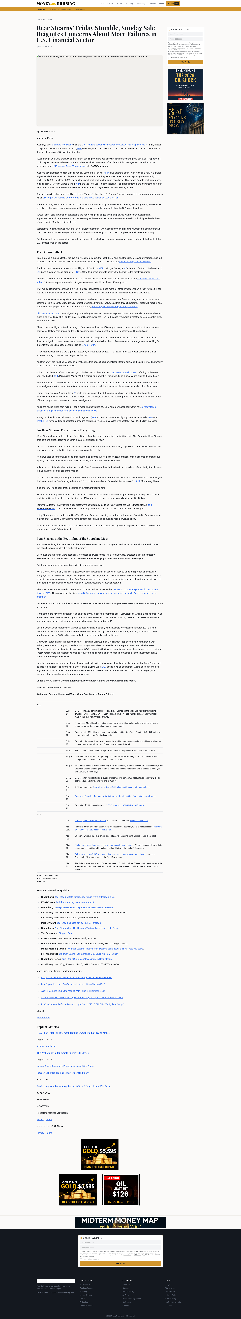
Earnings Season (66, 9)
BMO (150, 417)
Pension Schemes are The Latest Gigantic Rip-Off (63, 1072)
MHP (106, 173)
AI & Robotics (52, 9)
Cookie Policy (170, 1299)
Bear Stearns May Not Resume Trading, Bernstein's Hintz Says (86, 928)
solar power (76, 1066)
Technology (140, 4)
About (161, 4)
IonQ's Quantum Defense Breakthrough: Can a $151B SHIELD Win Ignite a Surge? (82, 1004)
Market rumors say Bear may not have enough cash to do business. (104, 845)
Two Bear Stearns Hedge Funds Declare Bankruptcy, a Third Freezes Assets (104, 948)
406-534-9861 (42, 1293)
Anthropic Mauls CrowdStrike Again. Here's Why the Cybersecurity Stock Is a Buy (82, 997)
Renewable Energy (61, 1066)
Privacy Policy (184, 53)
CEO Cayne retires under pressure (90, 821)
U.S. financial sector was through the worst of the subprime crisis (114, 144)
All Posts (152, 4)
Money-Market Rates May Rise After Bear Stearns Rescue (83, 907)
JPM (78, 184)
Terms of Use (170, 1288)
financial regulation (46, 1046)
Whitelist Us (170, 1292)
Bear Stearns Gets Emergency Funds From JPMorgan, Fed (84, 897)
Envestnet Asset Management (70, 166)
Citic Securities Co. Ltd (48, 313)
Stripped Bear (66, 933)
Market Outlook (80, 9)
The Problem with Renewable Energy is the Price (63, 1052)
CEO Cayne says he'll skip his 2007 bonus (125, 805)
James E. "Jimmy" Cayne (126, 589)
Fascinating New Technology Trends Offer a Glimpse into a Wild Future (74, 1086)
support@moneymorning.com (62, 1293)
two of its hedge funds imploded (135, 261)
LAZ (103, 667)
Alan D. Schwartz (86, 593)
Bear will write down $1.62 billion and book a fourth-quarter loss (121, 787)
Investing (129, 4)
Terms (49, 1119)
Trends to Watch (106, 4)
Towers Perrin (88, 345)
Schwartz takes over (139, 821)
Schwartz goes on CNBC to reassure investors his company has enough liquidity (110, 854)
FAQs (167, 1285)
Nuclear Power (44, 1066)
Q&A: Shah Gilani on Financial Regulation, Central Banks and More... (73, 1032)
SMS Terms (194, 53)
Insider (173, 4)
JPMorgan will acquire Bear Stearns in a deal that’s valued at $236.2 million (80, 197)
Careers (126, 1288)
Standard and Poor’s (62, 144)
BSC (79, 148)
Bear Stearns (43, 1017)
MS (125, 268)
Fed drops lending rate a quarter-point (75, 902)
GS (77, 272)
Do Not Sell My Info (173, 1302)
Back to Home (46, 19)
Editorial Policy (128, 1292)
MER (101, 268)
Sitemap (168, 1306)
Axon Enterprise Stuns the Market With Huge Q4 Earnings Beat (73, 991)
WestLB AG (42, 421)
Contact (126, 1306)
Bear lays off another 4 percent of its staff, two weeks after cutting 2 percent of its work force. (115, 796)
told (65, 376)
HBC (94, 417)
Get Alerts (185, 62)
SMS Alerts (127, 1302)
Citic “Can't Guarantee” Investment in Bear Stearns (87, 959)
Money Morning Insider (132, 1299)
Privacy (40, 1119)
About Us (126, 1285)
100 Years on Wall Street (123, 372)
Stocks (119, 4)
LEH (39, 272)
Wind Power (88, 1066)
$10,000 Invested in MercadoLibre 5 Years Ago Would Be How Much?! (76, 977)
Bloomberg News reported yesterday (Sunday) (115, 306)
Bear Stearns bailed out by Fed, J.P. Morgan (78, 923)
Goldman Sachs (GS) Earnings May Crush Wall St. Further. (88, 954)
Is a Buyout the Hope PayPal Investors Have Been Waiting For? (73, 984)
